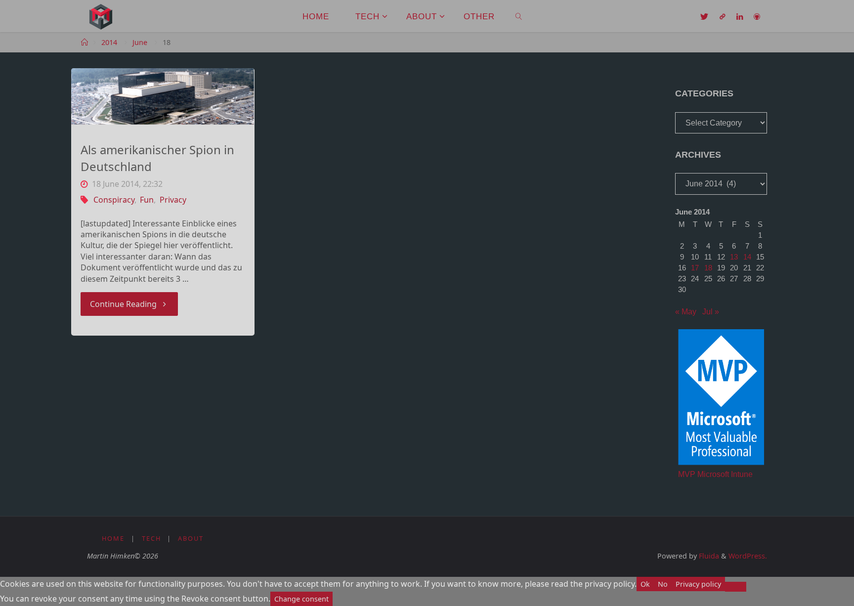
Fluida (708, 556)
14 (747, 257)
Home (113, 538)
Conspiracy (113, 199)
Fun (147, 199)
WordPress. (747, 556)
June (139, 42)
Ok (645, 584)
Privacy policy (698, 584)
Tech (151, 538)
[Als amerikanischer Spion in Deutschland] (163, 96)
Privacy (173, 199)
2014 (109, 42)
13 (734, 257)
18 (708, 267)
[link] (519, 16)
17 (695, 267)
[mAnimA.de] (100, 15)
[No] (735, 587)
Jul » (710, 311)
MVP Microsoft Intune (715, 474)
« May (685, 311)
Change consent (301, 599)
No (663, 584)
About (191, 538)
